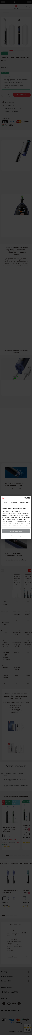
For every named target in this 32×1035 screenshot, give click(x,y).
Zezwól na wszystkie (16, 531)
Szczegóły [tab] (14, 502)
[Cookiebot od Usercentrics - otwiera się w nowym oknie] (23, 498)
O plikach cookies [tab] (25, 502)
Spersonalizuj (15, 536)
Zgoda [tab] (5, 502)
